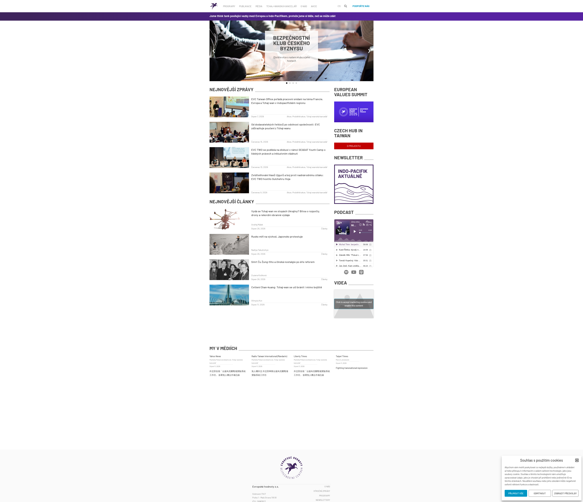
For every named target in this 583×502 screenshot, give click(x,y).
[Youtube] (353, 272)
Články (324, 228)
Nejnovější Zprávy (232, 89)
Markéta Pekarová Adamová (220, 360)
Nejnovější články (232, 201)
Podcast (344, 212)
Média (259, 6)
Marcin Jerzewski (342, 360)
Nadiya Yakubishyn (260, 250)
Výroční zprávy (322, 491)
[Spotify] (346, 272)
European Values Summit (350, 92)
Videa (340, 282)
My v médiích (223, 348)
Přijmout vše (515, 493)
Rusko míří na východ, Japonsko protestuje (277, 236)
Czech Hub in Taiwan (348, 133)
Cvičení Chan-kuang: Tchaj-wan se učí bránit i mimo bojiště (286, 287)
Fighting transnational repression (352, 368)
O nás (327, 486)
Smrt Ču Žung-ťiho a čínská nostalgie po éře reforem (283, 262)
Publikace (245, 6)
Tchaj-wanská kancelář (281, 6)
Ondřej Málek (257, 224)
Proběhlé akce (298, 116)
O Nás (304, 6)
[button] (576, 460)
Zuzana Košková (258, 275)
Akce (314, 6)
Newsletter (348, 157)
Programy (229, 6)
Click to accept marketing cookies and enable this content (354, 304)
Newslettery (323, 500)
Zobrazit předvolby (565, 493)
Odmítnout (540, 493)
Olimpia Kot (256, 300)
